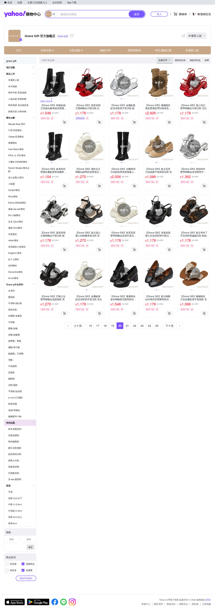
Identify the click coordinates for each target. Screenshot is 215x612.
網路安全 (183, 603)
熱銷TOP (105, 50)
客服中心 (145, 603)
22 (134, 326)
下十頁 (169, 326)
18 (105, 326)
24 (149, 326)
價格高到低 (195, 60)
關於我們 (158, 603)
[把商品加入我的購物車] (64, 122)
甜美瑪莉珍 (134, 50)
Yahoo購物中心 (22, 14)
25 (156, 326)
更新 (208, 599)
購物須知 (171, 603)
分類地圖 (206, 603)
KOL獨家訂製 (163, 50)
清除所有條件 (26, 578)
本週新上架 (195, 36)
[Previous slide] (41, 82)
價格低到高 (180, 60)
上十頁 (78, 326)
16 (90, 326)
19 (112, 326)
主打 (18, 50)
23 (142, 326)
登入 (159, 14)
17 (97, 326)
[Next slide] (67, 82)
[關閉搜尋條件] (54, 14)
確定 (30, 547)
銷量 (207, 60)
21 (127, 326)
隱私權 (195, 603)
